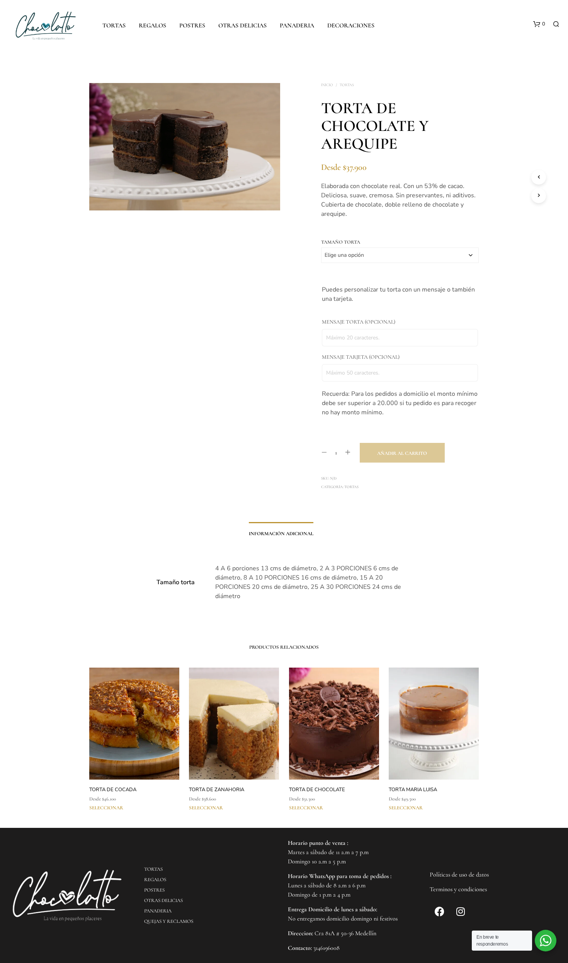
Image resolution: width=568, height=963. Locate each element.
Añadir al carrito (402, 453)
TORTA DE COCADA (112, 789)
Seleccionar (106, 808)
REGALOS (152, 25)
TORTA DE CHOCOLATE (317, 789)
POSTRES (192, 25)
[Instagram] (460, 911)
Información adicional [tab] (281, 534)
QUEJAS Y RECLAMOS (168, 921)
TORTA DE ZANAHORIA (216, 789)
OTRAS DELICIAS (242, 25)
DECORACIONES (350, 25)
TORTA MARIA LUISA (413, 789)
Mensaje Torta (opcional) (358, 322)
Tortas (347, 85)
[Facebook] (439, 911)
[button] (539, 24)
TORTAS (114, 25)
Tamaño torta (340, 242)
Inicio (327, 85)
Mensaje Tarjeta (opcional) (361, 357)
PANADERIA (297, 25)
